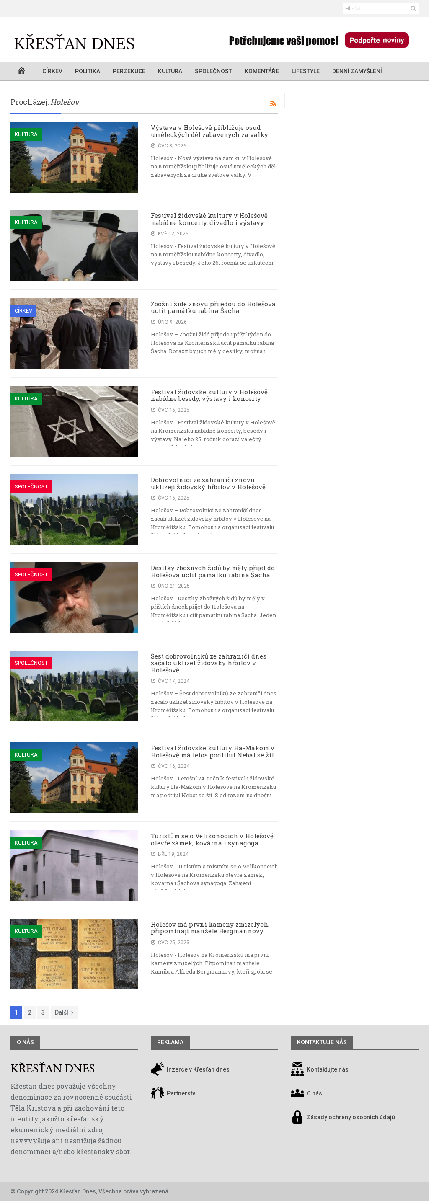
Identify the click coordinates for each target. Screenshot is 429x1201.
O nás (25, 1042)
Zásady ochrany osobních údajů (351, 1117)
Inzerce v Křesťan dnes (197, 1069)
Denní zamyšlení (357, 71)
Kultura (170, 71)
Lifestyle (306, 71)
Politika (87, 71)
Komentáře (262, 71)
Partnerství (181, 1093)
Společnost (213, 71)
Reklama (170, 1042)
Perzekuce (129, 71)
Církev (52, 71)
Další (61, 1012)
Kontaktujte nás (328, 1069)
